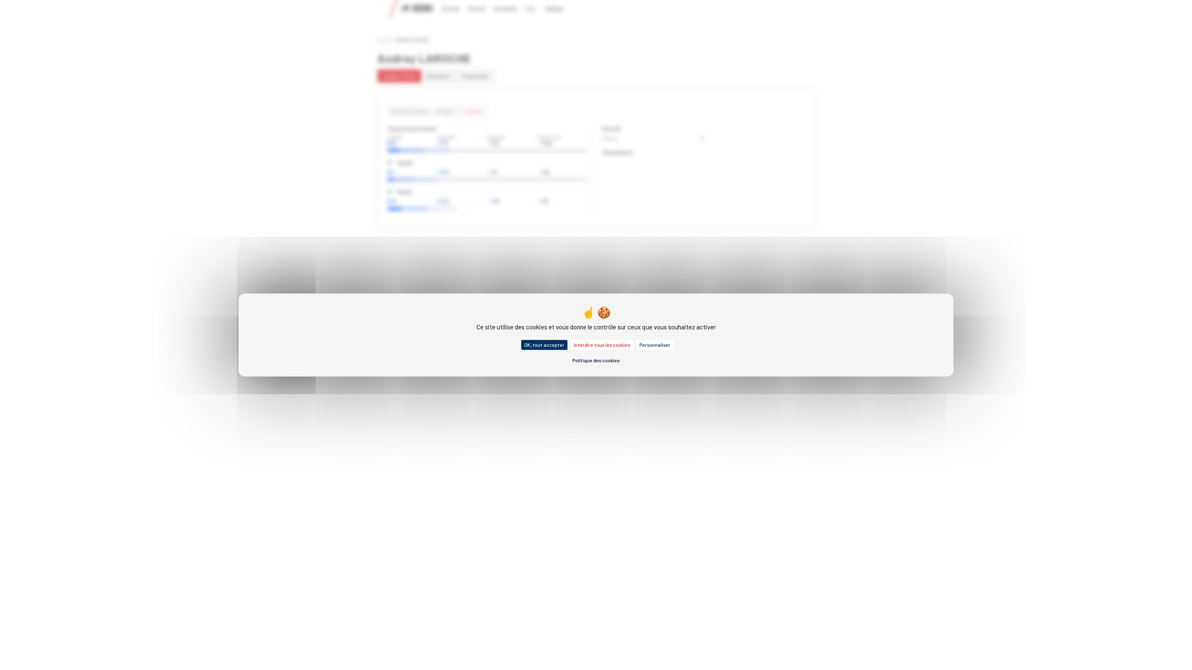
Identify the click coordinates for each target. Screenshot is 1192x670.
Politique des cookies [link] (596, 360)
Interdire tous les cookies (602, 345)
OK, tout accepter (544, 345)
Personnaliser (654, 345)
